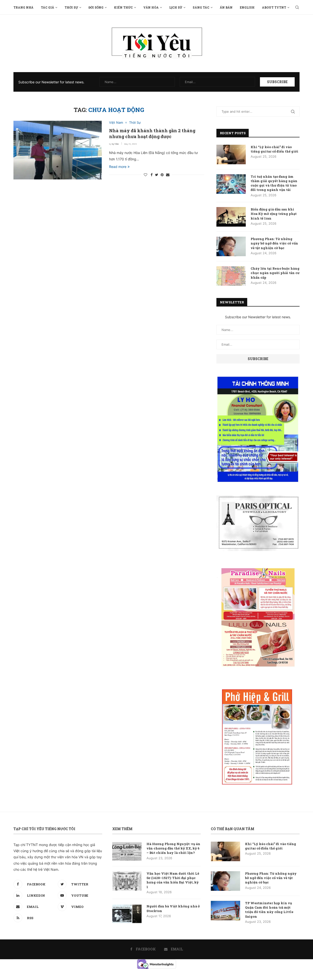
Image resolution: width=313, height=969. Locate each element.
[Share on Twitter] (156, 175)
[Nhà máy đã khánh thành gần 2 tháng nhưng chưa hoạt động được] (57, 150)
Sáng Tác (201, 7)
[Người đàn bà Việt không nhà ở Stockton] (127, 914)
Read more (117, 167)
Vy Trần (115, 144)
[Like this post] (145, 175)
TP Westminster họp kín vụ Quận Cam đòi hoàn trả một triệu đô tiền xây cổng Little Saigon (269, 910)
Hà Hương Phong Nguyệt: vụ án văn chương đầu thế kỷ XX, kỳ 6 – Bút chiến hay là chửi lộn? (173, 848)
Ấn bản (226, 7)
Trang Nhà (23, 7)
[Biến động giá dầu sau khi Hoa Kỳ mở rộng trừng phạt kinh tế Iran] (231, 217)
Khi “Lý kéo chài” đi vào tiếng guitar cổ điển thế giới (274, 149)
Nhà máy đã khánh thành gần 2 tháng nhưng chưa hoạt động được (152, 133)
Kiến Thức (123, 7)
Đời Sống (96, 7)
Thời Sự (71, 7)
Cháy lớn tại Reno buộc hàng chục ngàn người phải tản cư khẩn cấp (275, 272)
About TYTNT (274, 7)
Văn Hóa (151, 7)
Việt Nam (116, 122)
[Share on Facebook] (152, 175)
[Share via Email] (167, 175)
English (247, 7)
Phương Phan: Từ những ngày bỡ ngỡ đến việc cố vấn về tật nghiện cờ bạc (274, 243)
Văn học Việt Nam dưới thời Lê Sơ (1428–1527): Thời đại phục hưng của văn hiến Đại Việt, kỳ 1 (172, 880)
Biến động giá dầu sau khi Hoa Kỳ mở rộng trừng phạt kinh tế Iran (274, 213)
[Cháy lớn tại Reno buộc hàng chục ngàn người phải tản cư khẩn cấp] (231, 276)
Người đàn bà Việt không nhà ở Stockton (173, 908)
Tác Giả (47, 7)
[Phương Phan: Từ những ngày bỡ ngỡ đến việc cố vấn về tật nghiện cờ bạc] (231, 246)
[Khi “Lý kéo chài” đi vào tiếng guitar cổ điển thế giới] (231, 154)
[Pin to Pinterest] (162, 175)
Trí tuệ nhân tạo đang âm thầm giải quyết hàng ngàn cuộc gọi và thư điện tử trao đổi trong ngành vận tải (274, 183)
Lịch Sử (175, 7)
